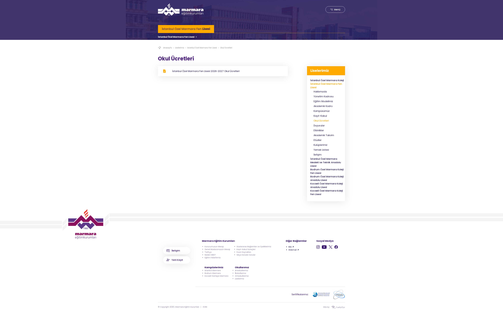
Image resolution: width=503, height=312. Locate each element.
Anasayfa (167, 47)
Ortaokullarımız (242, 276)
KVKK (205, 307)
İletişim (176, 250)
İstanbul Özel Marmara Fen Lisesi (176, 36)
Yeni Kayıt (177, 260)
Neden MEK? (210, 255)
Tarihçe (208, 252)
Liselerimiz (179, 47)
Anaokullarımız (241, 270)
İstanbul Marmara (213, 270)
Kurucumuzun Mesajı (214, 246)
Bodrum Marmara (213, 273)
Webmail (292, 250)
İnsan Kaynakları (244, 252)
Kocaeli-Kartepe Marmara (216, 276)
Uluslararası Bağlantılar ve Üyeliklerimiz (254, 246)
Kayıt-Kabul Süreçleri (246, 249)
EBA (290, 247)
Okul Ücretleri (226, 47)
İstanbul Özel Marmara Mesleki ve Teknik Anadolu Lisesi (325, 162)
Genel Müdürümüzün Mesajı (217, 249)
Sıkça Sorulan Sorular (246, 255)
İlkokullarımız (240, 273)
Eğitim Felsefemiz (213, 257)
